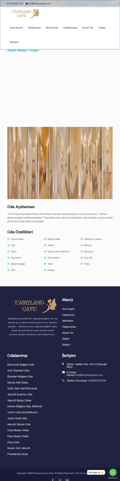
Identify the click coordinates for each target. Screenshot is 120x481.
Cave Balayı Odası (18, 430)
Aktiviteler (52, 28)
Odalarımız (34, 28)
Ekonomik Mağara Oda (20, 364)
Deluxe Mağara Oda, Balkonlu (24, 406)
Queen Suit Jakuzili (18, 448)
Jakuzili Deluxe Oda (18, 424)
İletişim (14, 42)
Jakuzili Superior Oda (19, 394)
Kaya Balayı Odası (18, 436)
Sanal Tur (88, 28)
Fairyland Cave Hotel (43, 473)
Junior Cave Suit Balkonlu (22, 412)
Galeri (102, 28)
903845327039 (16, 3)
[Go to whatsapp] (113, 472)
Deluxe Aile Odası (17, 382)
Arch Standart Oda (18, 370)
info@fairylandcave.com (40, 3)
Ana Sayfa (16, 28)
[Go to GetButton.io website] (113, 478)
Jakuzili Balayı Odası (19, 400)
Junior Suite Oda (17, 418)
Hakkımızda (70, 28)
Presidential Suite (17, 454)
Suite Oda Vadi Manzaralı (22, 388)
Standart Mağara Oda (20, 376)
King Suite (13, 442)
